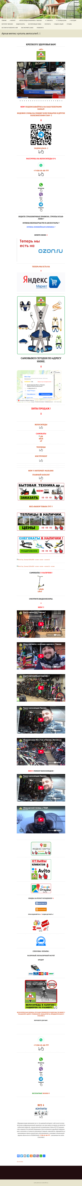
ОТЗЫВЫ (69, 24)
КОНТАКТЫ (48, 24)
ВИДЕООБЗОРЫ (20, 24)
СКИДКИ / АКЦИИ (58, 24)
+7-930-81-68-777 (44, 1152)
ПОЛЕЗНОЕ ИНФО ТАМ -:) (41, 132)
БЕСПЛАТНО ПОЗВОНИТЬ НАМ (10, 27)
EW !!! (32, 487)
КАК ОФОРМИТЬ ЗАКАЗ (27, 27)
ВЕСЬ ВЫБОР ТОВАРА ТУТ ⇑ (41, 523)
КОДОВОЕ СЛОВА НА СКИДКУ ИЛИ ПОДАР (35, 130)
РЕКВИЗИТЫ (40, 27)
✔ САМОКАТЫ (49, 20)
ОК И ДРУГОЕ (59, 130)
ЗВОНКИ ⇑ (46, 1110)
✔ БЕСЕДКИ (73, 20)
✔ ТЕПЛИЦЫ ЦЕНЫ (61, 20)
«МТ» (41, 49)
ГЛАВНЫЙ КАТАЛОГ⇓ (41, 494)
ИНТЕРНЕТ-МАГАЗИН (7, 24)
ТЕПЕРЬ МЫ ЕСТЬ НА (41, 283)
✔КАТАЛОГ (13, 20)
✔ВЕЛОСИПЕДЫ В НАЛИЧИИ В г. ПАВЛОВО (30, 20)
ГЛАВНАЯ (4, 20)
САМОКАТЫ (41, 450)
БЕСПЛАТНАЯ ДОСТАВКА (34, 24)
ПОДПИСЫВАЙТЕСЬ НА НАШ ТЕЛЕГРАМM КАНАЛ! (43, 124)
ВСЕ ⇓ (41, 1121)
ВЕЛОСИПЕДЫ (41, 441)
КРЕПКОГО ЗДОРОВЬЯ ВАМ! (41, 44)
